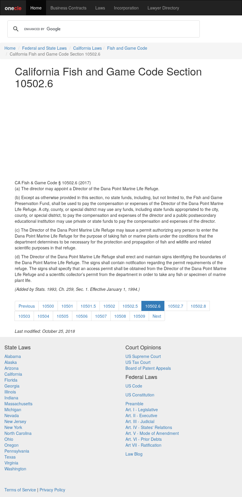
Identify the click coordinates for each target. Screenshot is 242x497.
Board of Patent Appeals (148, 368)
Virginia (11, 463)
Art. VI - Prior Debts (143, 439)
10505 (62, 316)
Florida (10, 380)
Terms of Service (20, 490)
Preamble (134, 403)
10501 (67, 306)
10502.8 (198, 306)
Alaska (10, 362)
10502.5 (130, 306)
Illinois (10, 392)
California (13, 374)
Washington (15, 469)
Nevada (11, 415)
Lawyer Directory (163, 8)
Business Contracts (68, 8)
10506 (82, 316)
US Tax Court (138, 362)
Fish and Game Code (127, 48)
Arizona (11, 368)
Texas (10, 457)
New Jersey (15, 421)
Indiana (11, 398)
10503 (24, 316)
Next (157, 316)
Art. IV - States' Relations (148, 427)
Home (36, 8)
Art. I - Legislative (141, 409)
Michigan (12, 409)
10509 (139, 316)
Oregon (11, 445)
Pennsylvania (16, 451)
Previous (27, 306)
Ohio (8, 439)
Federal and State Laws (44, 48)
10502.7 (175, 306)
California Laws (87, 48)
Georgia (11, 386)
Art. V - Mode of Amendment (152, 433)
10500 (48, 306)
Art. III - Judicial (139, 421)
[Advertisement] (121, 134)
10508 (120, 316)
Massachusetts (18, 403)
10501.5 (88, 306)
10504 (43, 316)
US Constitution (139, 395)
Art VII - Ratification (143, 445)
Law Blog (134, 454)
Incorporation (126, 8)
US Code (133, 386)
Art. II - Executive (141, 415)
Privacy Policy (52, 490)
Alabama (12, 356)
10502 (109, 306)
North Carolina (18, 433)
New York (13, 427)
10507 (101, 316)
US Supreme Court (143, 356)
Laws (100, 8)
